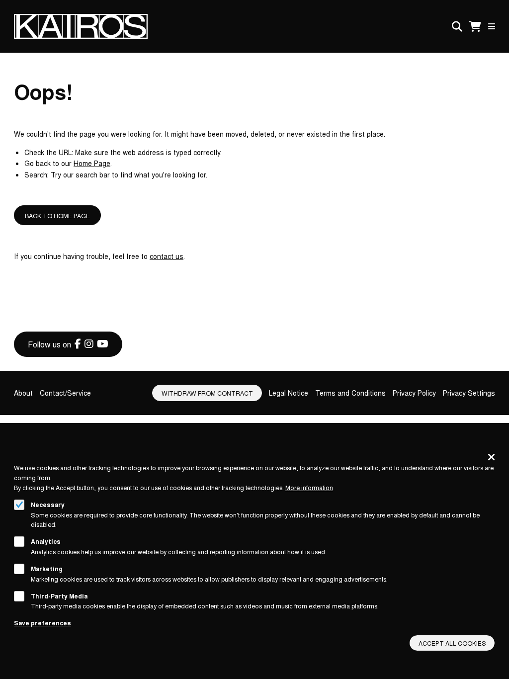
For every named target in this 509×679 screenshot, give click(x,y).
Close (491, 457)
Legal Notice (288, 393)
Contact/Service (65, 393)
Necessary (48, 504)
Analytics (46, 541)
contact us (166, 256)
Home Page (92, 163)
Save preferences (42, 622)
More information (309, 487)
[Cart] (475, 26)
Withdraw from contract (207, 393)
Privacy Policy (414, 393)
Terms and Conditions (350, 393)
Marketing (47, 568)
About (23, 393)
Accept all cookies (452, 643)
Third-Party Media (59, 596)
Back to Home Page (57, 215)
